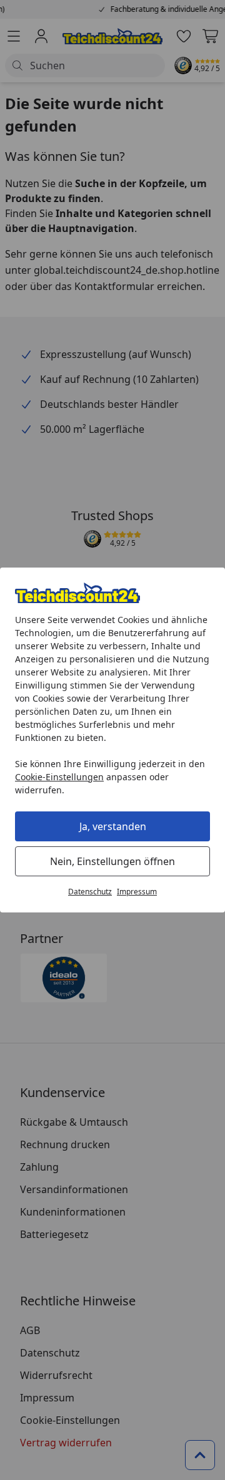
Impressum (137, 891)
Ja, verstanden (112, 826)
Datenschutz (90, 891)
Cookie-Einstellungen (59, 777)
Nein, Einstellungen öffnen (112, 861)
